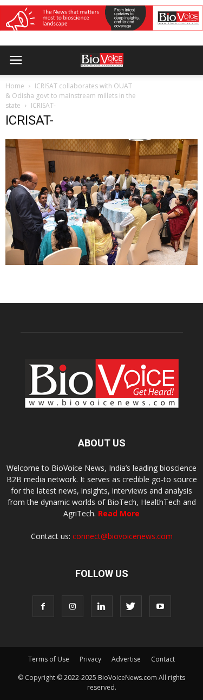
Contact (163, 659)
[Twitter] (131, 606)
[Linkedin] (102, 606)
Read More (119, 513)
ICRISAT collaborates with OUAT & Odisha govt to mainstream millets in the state (70, 95)
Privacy (90, 659)
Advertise (126, 659)
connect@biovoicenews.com (123, 536)
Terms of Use (48, 659)
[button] (153, 89)
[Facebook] (43, 606)
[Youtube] (160, 606)
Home (14, 85)
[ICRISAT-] (101, 262)
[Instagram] (72, 606)
